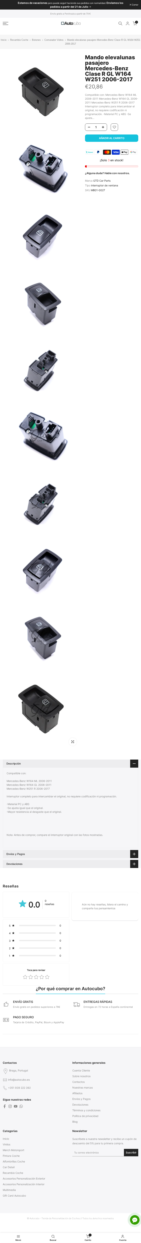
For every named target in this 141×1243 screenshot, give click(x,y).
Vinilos (6, 1144)
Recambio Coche (19, 40)
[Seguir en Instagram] (10, 1106)
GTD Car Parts (102, 180)
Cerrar (7, 5)
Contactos (78, 1081)
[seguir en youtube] (15, 1106)
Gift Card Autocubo (14, 1195)
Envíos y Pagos (81, 1098)
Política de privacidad (85, 1116)
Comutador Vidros (54, 40)
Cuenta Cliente (81, 1070)
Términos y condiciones (86, 1110)
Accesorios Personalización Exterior (24, 1178)
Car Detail (9, 1167)
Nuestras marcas (82, 1087)
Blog (75, 1121)
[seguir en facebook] (4, 1106)
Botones (36, 40)
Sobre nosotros (81, 1076)
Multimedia (9, 1189)
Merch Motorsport (13, 1150)
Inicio (3, 40)
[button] (36, 925)
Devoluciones (80, 1104)
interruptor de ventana (104, 185)
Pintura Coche (11, 1155)
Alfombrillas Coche (14, 1161)
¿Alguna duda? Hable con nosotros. (107, 173)
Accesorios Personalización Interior (23, 1184)
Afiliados (77, 1093)
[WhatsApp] (21, 1106)
